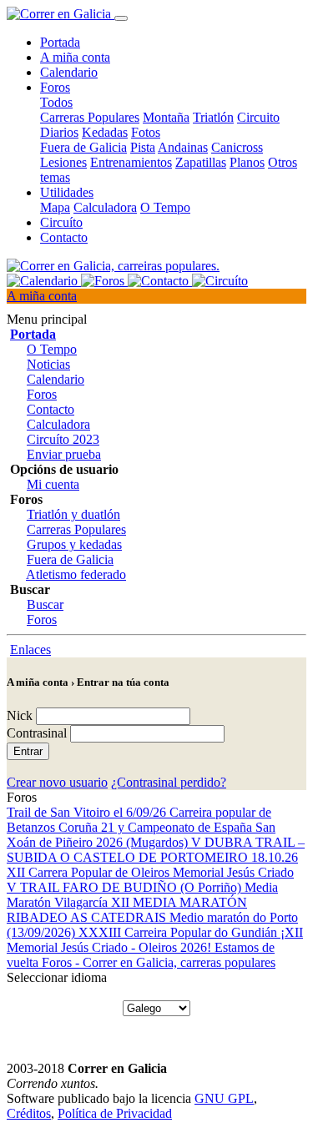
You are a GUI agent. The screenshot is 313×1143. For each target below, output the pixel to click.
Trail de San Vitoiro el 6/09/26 (88, 812)
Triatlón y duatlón (73, 514)
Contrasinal (37, 733)
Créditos (29, 1113)
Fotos (145, 132)
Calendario (69, 72)
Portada (60, 42)
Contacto (64, 237)
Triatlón (213, 117)
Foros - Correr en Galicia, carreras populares (158, 962)
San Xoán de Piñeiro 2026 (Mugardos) (141, 834)
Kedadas (105, 132)
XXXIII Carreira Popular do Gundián (179, 932)
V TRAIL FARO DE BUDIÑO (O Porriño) (126, 887)
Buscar (45, 604)
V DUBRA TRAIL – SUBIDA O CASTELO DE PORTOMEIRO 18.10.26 (156, 849)
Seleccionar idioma (57, 977)
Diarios (59, 132)
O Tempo (165, 207)
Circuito (258, 117)
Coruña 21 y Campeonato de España (156, 827)
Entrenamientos (131, 162)
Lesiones (63, 162)
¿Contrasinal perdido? (168, 782)
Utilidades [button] (66, 192)
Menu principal (47, 319)
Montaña (166, 117)
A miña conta (75, 57)
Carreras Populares (89, 117)
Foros (42, 394)
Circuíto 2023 (63, 439)
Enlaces (30, 649)
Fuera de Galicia (83, 147)
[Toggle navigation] (121, 18)
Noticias (48, 364)
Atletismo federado (76, 574)
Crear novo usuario (57, 782)
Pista (142, 147)
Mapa (55, 207)
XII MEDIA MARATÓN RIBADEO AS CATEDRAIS (127, 909)
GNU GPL (224, 1098)
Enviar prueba (64, 454)
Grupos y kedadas (74, 544)
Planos (247, 162)
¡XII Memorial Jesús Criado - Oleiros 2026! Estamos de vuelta (155, 947)
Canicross (237, 147)
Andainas (183, 147)
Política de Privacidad (115, 1113)
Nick (20, 715)
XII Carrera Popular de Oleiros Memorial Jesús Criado (150, 872)
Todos (56, 102)
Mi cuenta (53, 484)
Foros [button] (55, 87)
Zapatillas (200, 162)
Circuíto (61, 222)
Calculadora (105, 207)
